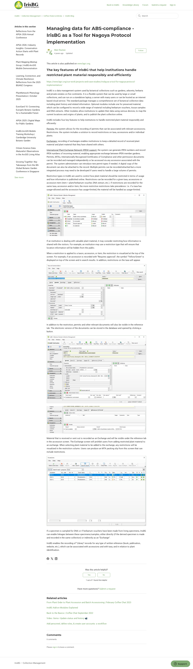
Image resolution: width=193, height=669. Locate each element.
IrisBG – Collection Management (28, 16)
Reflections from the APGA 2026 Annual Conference (25, 34)
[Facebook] (48, 558)
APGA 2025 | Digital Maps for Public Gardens (28, 122)
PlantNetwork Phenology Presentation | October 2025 (27, 96)
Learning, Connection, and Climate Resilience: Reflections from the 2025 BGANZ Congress (28, 81)
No (104, 575)
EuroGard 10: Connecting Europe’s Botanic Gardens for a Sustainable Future (28, 109)
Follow (140, 51)
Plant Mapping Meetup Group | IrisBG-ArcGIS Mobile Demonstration (26, 65)
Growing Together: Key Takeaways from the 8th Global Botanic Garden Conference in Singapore (27, 167)
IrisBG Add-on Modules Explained (62, 607)
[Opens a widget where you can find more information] (180, 664)
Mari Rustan (60, 50)
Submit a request (159, 5)
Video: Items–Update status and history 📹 (67, 618)
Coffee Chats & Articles (53, 16)
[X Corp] (52, 558)
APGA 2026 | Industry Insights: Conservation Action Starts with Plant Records (27, 50)
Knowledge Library (131, 5)
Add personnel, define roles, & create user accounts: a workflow (77, 623)
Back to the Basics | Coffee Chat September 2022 (70, 613)
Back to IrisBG (113, 5)
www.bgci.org (83, 63)
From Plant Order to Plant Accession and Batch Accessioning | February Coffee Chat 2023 (89, 602)
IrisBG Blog (69, 16)
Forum (145, 5)
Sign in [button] (173, 5)
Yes (89, 575)
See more (19, 177)
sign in (55, 647)
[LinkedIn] (56, 558)
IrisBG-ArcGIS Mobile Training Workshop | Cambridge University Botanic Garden (26, 136)
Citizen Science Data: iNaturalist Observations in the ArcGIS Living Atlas (28, 151)
